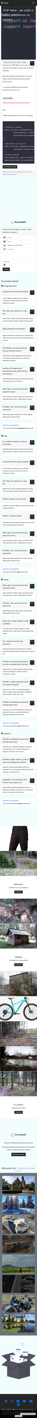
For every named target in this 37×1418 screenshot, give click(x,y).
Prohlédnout (18, 892)
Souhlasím (24, 1414)
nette (18, 62)
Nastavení (18, 1416)
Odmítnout (32, 1414)
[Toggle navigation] (33, 3)
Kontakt (31, 1409)
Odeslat (6, 269)
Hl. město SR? (6, 261)
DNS (15, 1409)
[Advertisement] (18, 198)
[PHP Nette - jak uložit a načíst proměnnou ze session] (18, 32)
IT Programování (11, 174)
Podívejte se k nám (19, 1154)
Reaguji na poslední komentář (15, 245)
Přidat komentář (11, 167)
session (24, 62)
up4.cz (23, 1409)
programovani (7, 62)
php (14, 62)
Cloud (5, 3)
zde (19, 1413)
